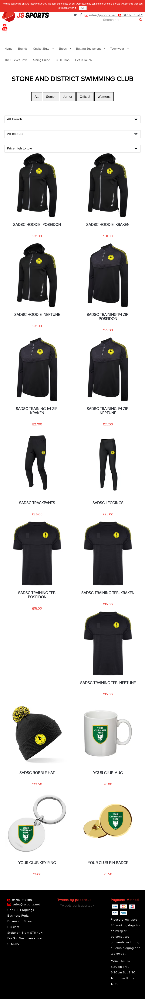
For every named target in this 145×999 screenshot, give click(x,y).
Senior (51, 96)
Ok (82, 8)
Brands (22, 48)
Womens (104, 96)
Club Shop (62, 60)
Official (85, 96)
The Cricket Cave (16, 60)
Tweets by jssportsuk (77, 905)
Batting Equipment (88, 48)
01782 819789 (133, 15)
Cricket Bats (41, 48)
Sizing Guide (41, 60)
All (37, 96)
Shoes (63, 48)
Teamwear (117, 48)
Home (8, 48)
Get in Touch (83, 60)
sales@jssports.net (102, 15)
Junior (67, 96)
